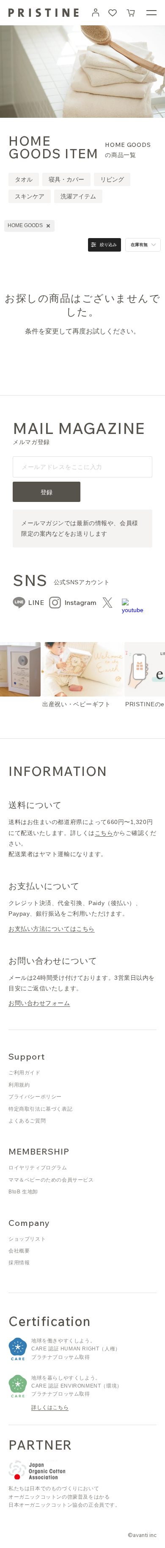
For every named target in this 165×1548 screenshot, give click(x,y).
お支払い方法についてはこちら (51, 928)
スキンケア (29, 196)
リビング (112, 179)
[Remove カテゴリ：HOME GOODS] (48, 226)
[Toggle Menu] (151, 13)
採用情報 (19, 1263)
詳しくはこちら (50, 1407)
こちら (104, 833)
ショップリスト (27, 1239)
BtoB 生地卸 (23, 1192)
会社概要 (19, 1251)
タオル (24, 179)
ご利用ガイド (24, 1073)
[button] (131, 13)
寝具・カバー (66, 179)
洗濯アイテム (78, 196)
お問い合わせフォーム (39, 1003)
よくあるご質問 (27, 1121)
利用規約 (19, 1085)
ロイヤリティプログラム (37, 1168)
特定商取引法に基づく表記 (40, 1109)
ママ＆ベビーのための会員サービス (51, 1180)
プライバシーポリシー (35, 1097)
